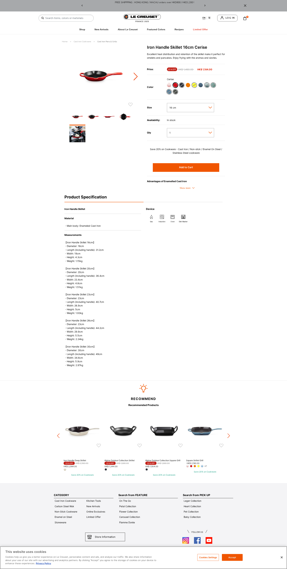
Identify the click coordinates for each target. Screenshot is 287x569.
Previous (82, 5)
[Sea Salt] (207, 85)
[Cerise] (175, 85)
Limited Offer (93, 516)
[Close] (245, 5)
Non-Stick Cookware (66, 511)
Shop (82, 29)
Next (205, 5)
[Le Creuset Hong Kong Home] (142, 17)
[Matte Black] (182, 85)
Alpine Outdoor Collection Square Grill (162, 460)
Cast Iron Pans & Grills (107, 41)
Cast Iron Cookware (83, 41)
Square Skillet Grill (194, 460)
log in (230, 17)
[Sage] (213, 85)
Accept (232, 557)
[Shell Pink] (169, 85)
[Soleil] (194, 85)
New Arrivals (101, 29)
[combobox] (67, 18)
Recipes (179, 29)
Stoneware (60, 522)
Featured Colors (156, 29)
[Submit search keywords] (42, 18)
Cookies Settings (208, 557)
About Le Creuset (128, 29)
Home (65, 41)
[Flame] (188, 85)
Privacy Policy (43, 563)
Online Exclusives (95, 511)
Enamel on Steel (63, 516)
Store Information (105, 536)
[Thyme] (175, 92)
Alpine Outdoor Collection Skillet (119, 460)
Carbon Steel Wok (64, 506)
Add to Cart (186, 167)
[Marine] (200, 85)
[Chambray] (169, 92)
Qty (149, 132)
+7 (205, 466)
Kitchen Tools (93, 500)
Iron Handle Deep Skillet (75, 460)
